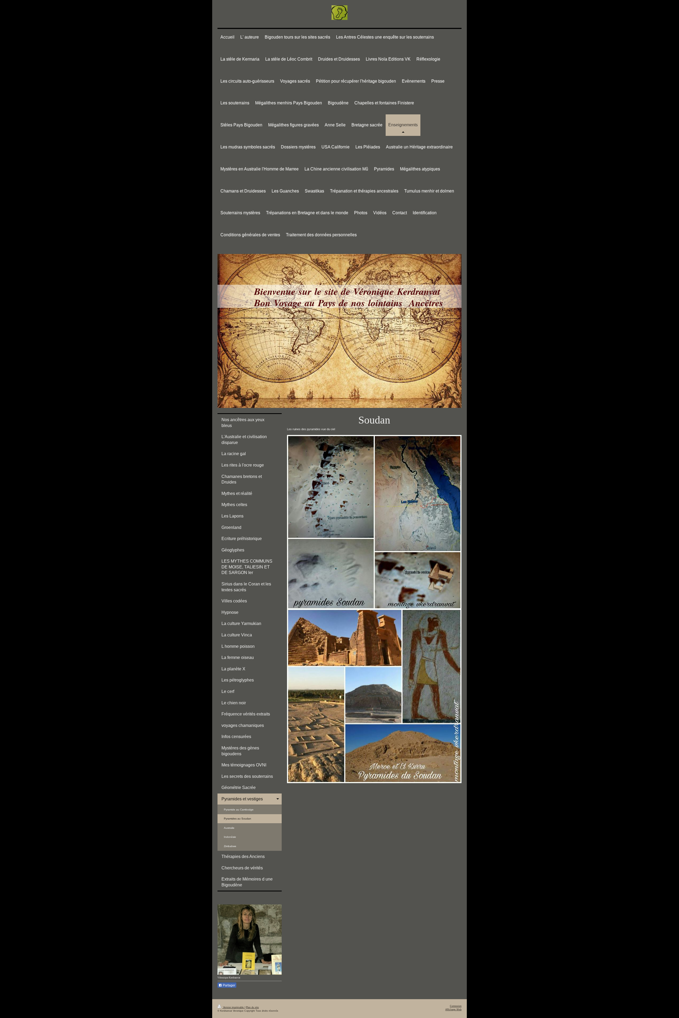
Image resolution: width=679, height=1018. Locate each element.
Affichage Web (453, 1009)
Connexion (456, 1006)
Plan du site (252, 1007)
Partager (228, 985)
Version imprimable (233, 1007)
